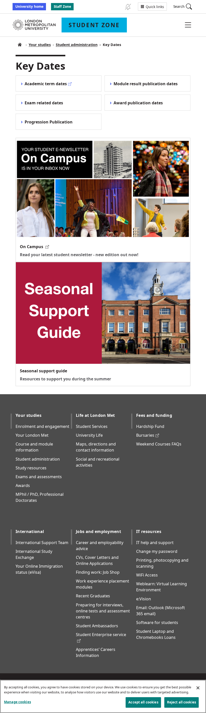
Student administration (76, 44)
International (30, 531)
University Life (89, 435)
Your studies (40, 44)
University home (29, 6)
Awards (23, 485)
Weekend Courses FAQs (158, 444)
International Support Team (42, 542)
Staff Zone (62, 6)
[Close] (197, 687)
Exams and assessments (39, 476)
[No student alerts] (128, 7)
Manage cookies (17, 702)
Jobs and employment (98, 531)
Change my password (156, 551)
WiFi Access (147, 575)
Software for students (157, 622)
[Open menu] (187, 24)
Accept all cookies (143, 702)
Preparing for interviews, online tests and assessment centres (103, 611)
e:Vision (143, 599)
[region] (103, 696)
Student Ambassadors (97, 626)
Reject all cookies (181, 702)
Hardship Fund (150, 426)
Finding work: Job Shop (98, 572)
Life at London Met (95, 415)
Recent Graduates (93, 596)
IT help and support (155, 542)
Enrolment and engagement (42, 426)
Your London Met (32, 435)
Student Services (92, 426)
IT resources (148, 531)
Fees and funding (154, 415)
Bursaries (147, 435)
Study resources (31, 468)
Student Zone (20, 45)
